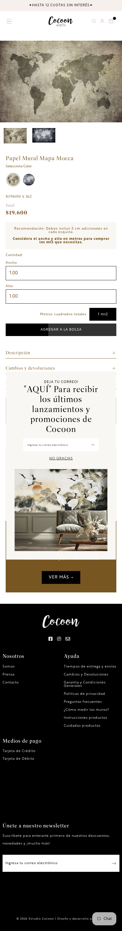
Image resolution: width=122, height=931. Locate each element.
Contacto (11, 682)
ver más (59, 577)
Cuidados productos (82, 726)
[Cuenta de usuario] (102, 22)
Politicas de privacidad (84, 694)
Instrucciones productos (85, 718)
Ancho (11, 263)
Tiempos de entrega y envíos (90, 666)
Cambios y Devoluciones (86, 674)
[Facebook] (51, 639)
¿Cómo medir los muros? (86, 710)
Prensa (8, 674)
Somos (9, 666)
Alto (9, 286)
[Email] (68, 639)
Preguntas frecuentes (83, 702)
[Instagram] (59, 639)
